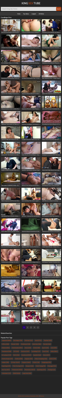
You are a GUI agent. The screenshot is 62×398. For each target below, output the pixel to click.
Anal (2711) (38, 340)
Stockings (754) (17, 340)
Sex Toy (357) (6, 369)
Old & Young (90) (40, 366)
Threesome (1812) (17, 369)
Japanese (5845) (6, 340)
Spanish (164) (37, 355)
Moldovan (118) (25, 344)
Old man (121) (29, 340)
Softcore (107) (25, 351)
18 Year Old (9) (15, 362)
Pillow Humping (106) (41, 358)
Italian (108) (5, 362)
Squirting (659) (6, 366)
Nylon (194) (52, 358)
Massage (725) (52, 366)
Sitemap (42, 396)
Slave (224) (28, 347)
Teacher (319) (48, 340)
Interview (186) (36, 344)
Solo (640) (54, 347)
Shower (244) (15, 344)
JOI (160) (16, 351)
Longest (34, 14)
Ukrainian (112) (6, 373)
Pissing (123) (51, 369)
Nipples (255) (28, 358)
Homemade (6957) (17, 347)
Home (18, 14)
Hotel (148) (36, 347)
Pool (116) (45, 351)
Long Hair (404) (27, 373)
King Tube (31, 3)
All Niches (41, 14)
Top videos (26, 14)
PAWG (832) (16, 373)
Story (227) (46, 355)
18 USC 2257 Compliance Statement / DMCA (28, 396)
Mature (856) (5, 347)
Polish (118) (36, 362)
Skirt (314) (16, 355)
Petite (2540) (18, 358)
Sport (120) (45, 347)
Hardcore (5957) (26, 355)
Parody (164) (47, 344)
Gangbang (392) (46, 362)
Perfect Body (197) (7, 358)
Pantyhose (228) (6, 351)
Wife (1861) (54, 351)
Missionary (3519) (30, 369)
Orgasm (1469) (26, 362)
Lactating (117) (36, 351)
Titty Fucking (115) (18, 366)
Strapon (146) (29, 366)
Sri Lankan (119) (6, 355)
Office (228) (5, 344)
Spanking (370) (41, 369)
